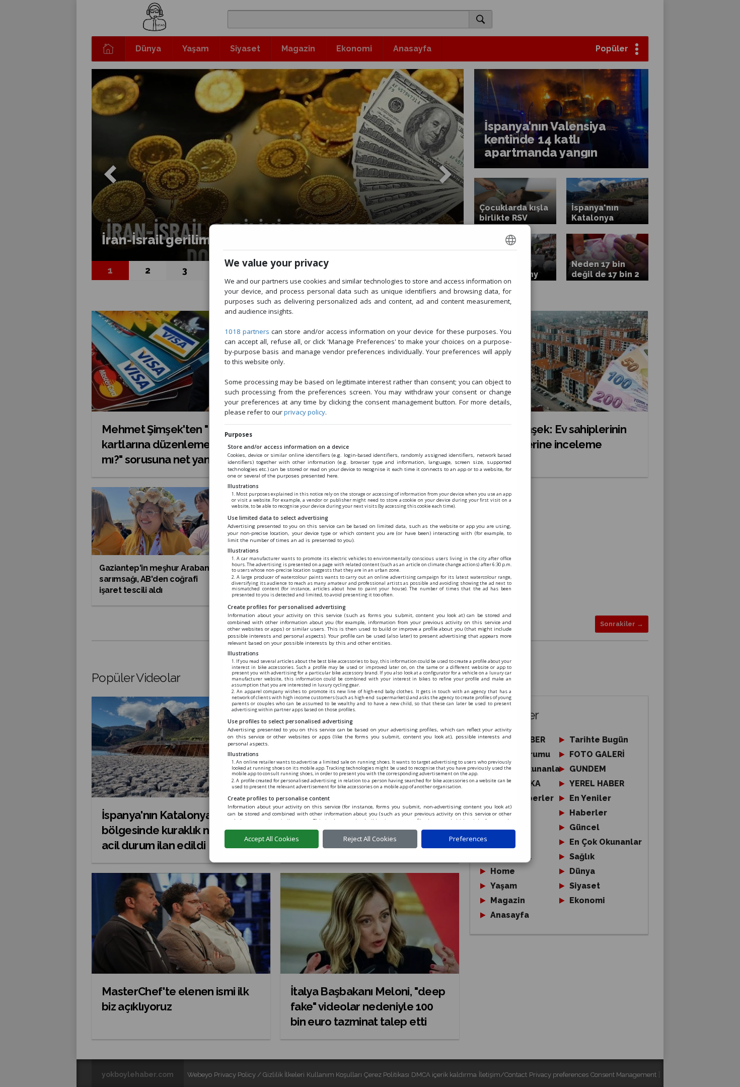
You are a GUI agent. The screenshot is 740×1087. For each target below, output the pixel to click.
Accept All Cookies (271, 838)
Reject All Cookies (370, 838)
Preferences (468, 838)
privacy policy (304, 412)
